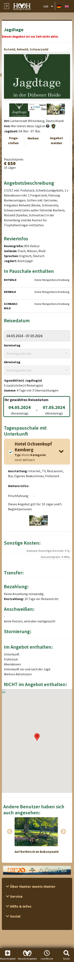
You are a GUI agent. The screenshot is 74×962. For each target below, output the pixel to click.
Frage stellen (13, 140)
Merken (33, 138)
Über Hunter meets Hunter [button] (32, 886)
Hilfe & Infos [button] (20, 906)
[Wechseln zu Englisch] (67, 6)
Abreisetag (12, 362)
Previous (9, 831)
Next (63, 831)
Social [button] (14, 916)
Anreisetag (12, 345)
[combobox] (37, 353)
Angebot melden (56, 140)
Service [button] (16, 896)
